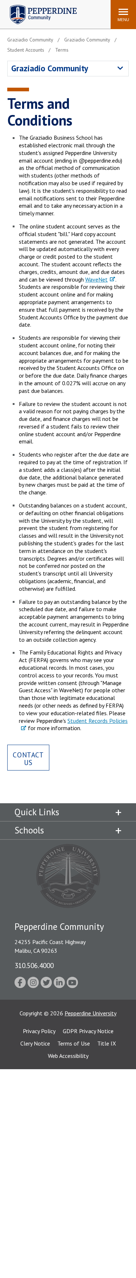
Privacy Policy (39, 1031)
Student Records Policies (97, 720)
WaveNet (96, 279)
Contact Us (28, 758)
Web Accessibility (68, 1055)
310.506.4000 (34, 965)
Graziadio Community (49, 68)
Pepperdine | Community (37, 7)
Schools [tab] (29, 830)
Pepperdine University (90, 1013)
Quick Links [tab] (37, 812)
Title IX (106, 1043)
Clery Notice (35, 1043)
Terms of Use (73, 1043)
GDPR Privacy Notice (88, 1031)
